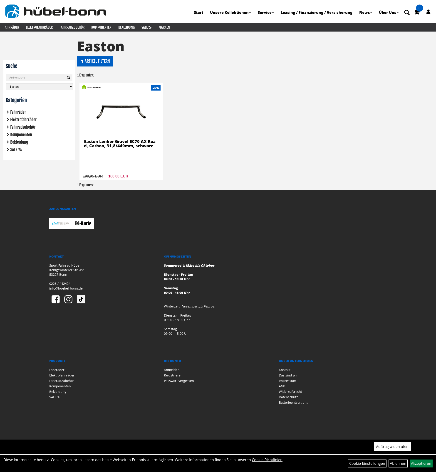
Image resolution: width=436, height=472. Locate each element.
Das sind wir (288, 375)
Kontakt (284, 370)
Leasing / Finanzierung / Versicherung (316, 12)
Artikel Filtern (97, 61)
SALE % (146, 27)
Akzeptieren (421, 463)
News (364, 12)
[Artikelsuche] (407, 13)
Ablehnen (398, 463)
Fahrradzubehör (71, 27)
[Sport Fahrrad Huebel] (55, 11)
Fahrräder (11, 27)
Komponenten (101, 27)
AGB (282, 386)
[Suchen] (68, 77)
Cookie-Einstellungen (367, 463)
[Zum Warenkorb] (417, 12)
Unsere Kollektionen (229, 12)
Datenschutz (288, 397)
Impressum (287, 381)
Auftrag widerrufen (392, 446)
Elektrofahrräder (39, 27)
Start (198, 12)
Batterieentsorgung (293, 402)
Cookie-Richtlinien (267, 459)
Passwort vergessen (179, 381)
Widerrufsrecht (290, 391)
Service (265, 12)
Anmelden (172, 370)
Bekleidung (126, 27)
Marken (164, 27)
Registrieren (173, 375)
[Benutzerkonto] (428, 12)
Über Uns (387, 12)
